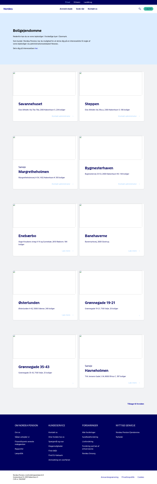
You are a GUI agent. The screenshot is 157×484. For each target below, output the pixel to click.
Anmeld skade (66, 9)
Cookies (141, 477)
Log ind (148, 9)
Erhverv (77, 2)
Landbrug (88, 2)
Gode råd (80, 9)
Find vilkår (53, 451)
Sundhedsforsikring (90, 437)
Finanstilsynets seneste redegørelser (24, 442)
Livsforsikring (87, 441)
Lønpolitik (19, 453)
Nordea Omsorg (88, 453)
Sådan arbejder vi (22, 437)
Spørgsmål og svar (56, 441)
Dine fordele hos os (56, 437)
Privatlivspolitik (128, 477)
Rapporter (19, 449)
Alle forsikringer (88, 432)
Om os (17, 432)
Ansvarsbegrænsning (109, 477)
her (36, 48)
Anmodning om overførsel (59, 460)
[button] (45, 116)
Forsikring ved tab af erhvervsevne (90, 447)
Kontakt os (92, 9)
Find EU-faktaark (56, 455)
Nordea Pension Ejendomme (128, 432)
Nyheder (119, 437)
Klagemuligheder (56, 446)
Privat (67, 2)
